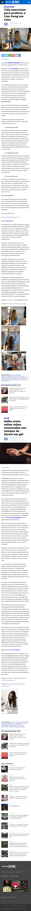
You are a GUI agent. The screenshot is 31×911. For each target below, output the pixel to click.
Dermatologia (11, 723)
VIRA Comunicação (20, 303)
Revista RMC (15, 23)
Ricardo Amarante (15, 379)
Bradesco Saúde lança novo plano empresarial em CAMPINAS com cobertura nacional (17, 390)
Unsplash (12, 680)
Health (17, 377)
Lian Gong (23, 377)
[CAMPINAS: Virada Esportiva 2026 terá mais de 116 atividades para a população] (4, 400)
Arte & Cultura (22, 905)
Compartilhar (5, 59)
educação (22, 376)
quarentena (5, 725)
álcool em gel (15, 722)
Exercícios (11, 377)
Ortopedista (14, 378)
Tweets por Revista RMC (8, 897)
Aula (12, 375)
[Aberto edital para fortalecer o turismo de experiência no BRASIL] (4, 409)
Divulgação (10, 300)
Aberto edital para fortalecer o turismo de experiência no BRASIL (18, 408)
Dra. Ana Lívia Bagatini (14, 684)
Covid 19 (3, 723)
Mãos (19, 724)
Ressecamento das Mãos (17, 725)
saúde (23, 379)
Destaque (15, 376)
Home (6, 905)
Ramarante (10, 303)
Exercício (4, 377)
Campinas (17, 375)
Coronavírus (24, 722)
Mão (16, 724)
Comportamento (6, 376)
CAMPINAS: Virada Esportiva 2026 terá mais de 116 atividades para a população (19, 399)
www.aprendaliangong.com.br (10, 217)
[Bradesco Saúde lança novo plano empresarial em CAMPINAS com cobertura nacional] (4, 390)
